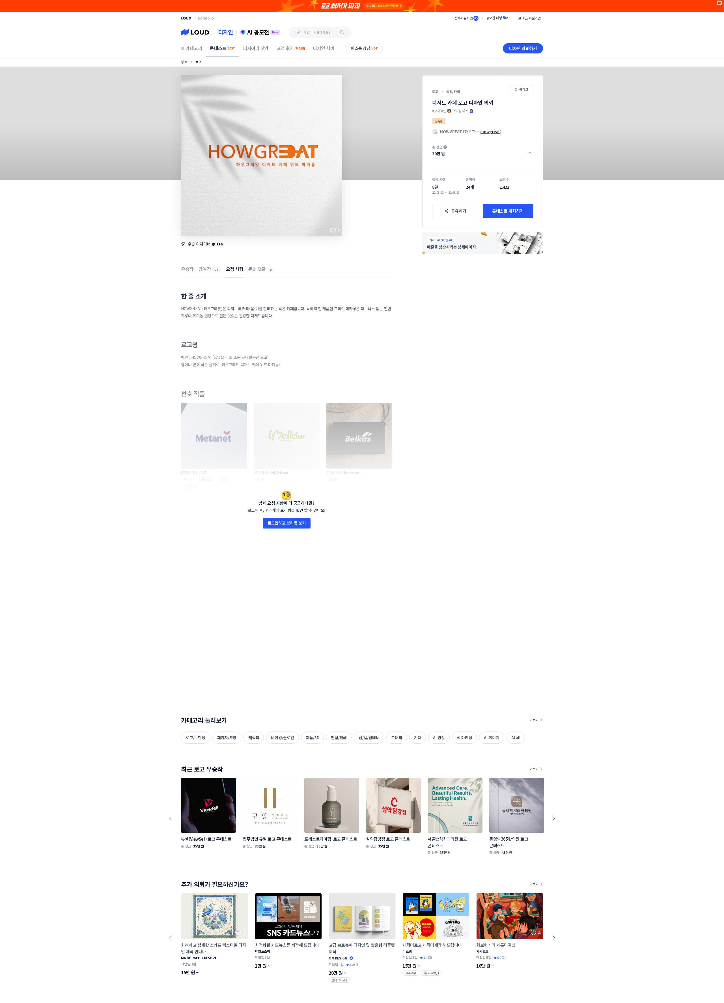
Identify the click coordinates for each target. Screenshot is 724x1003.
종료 (184, 61)
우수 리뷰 (411, 973)
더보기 (533, 719)
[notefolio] (206, 18)
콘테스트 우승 (339, 980)
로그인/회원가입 (529, 18)
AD (719, 3)
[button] (482, 150)
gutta (217, 244)
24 (216, 270)
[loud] (186, 18)
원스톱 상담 (364, 48)
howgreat (490, 131)
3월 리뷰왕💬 (431, 973)
